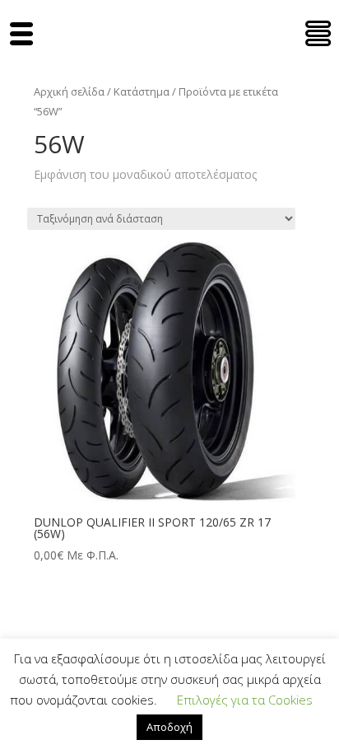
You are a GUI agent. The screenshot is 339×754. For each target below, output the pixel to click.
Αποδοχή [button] (169, 726)
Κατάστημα (142, 91)
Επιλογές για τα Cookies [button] (245, 699)
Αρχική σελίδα (69, 91)
